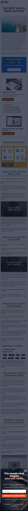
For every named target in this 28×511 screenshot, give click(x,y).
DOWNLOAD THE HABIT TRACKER (14, 495)
